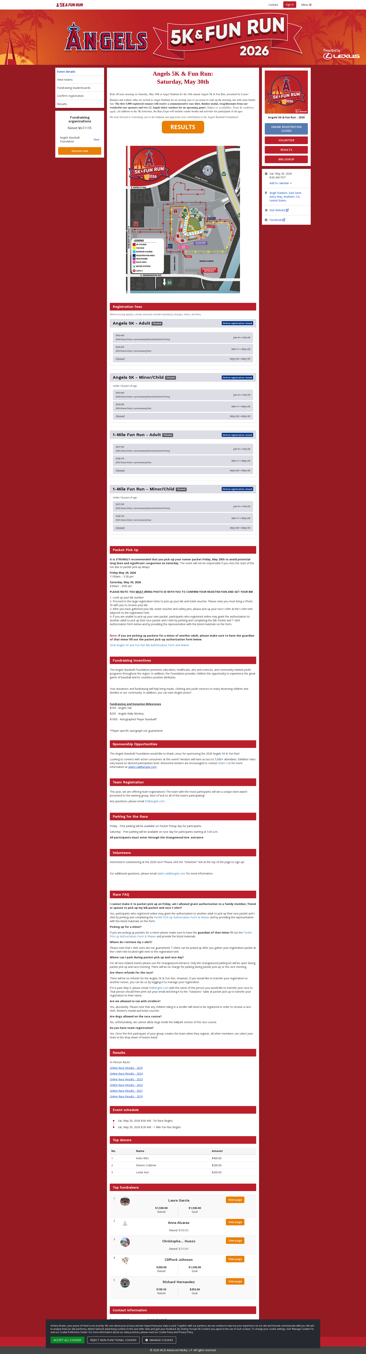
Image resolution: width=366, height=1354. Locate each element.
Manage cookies (161, 1340)
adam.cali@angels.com (142, 767)
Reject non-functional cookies (113, 1340)
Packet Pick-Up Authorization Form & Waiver (181, 917)
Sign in (290, 4)
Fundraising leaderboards (74, 88)
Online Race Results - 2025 (126, 1068)
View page (236, 1200)
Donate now (80, 151)
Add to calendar (280, 183)
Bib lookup (286, 159)
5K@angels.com (155, 801)
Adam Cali (224, 763)
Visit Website (278, 210)
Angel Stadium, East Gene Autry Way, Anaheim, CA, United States (285, 196)
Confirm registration (70, 96)
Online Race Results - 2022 (126, 1085)
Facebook (276, 220)
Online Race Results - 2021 (126, 1091)
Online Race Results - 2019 (126, 1096)
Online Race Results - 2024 (126, 1073)
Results (62, 104)
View (96, 139)
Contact (273, 4)
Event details (66, 71)
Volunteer (286, 140)
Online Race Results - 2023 (126, 1079)
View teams (65, 79)
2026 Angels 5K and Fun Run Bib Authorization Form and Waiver (149, 645)
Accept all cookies (67, 1340)
